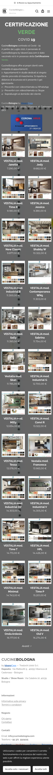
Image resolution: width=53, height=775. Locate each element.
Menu (49, 11)
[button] (37, 11)
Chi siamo (6, 718)
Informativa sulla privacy (13, 701)
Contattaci (6, 722)
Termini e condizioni (11, 704)
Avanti (25, 646)
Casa (30, 103)
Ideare (24, 103)
